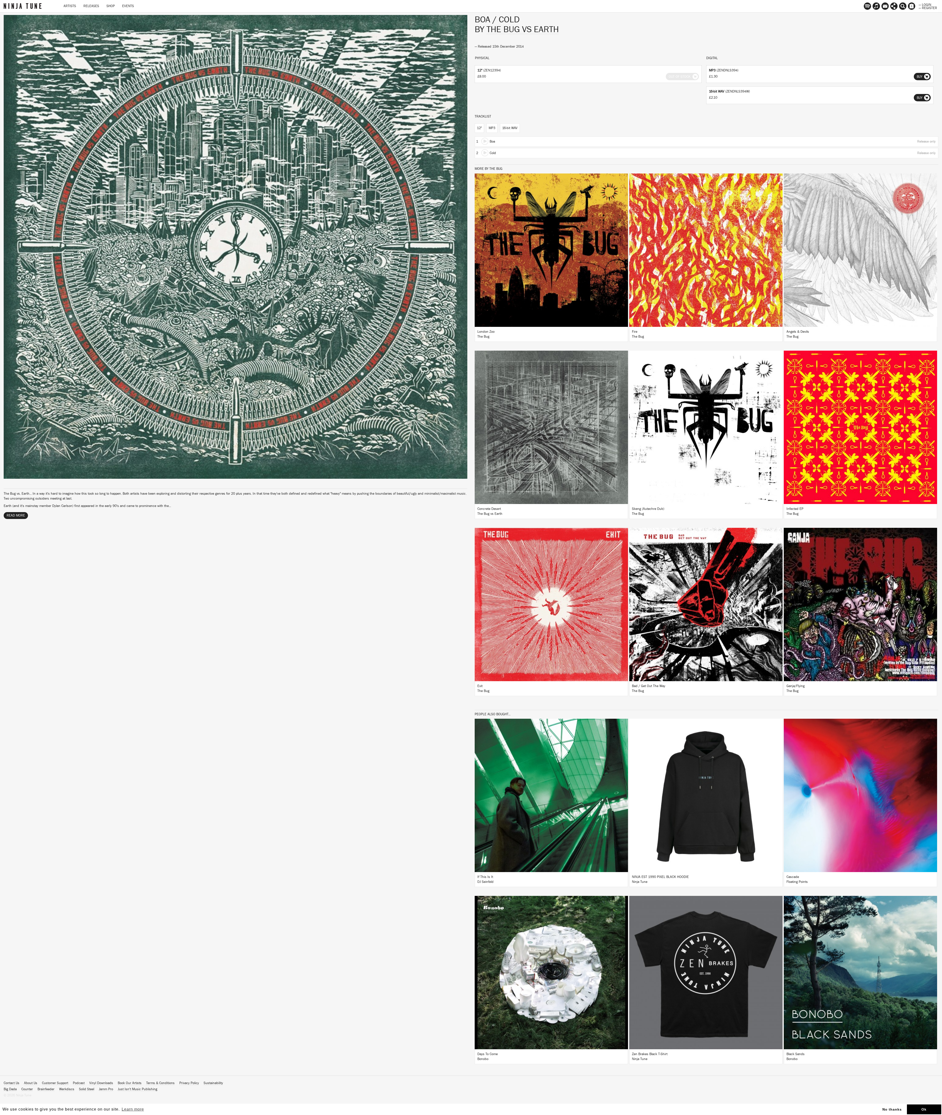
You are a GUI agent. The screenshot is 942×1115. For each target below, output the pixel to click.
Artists (70, 6)
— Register (928, 7)
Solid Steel (86, 1089)
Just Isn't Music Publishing (137, 1089)
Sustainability (213, 1083)
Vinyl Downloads (101, 1083)
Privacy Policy (189, 1083)
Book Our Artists (130, 1083)
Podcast (79, 1083)
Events (128, 6)
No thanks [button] (892, 1109)
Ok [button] (924, 1109)
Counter (27, 1089)
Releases (91, 6)
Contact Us (11, 1083)
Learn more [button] (133, 1109)
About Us (30, 1083)
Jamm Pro (106, 1089)
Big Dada (10, 1089)
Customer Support (55, 1083)
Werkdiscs (66, 1089)
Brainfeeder (46, 1089)
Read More (16, 515)
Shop (110, 6)
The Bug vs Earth (522, 29)
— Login (925, 4)
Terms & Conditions (160, 1083)
